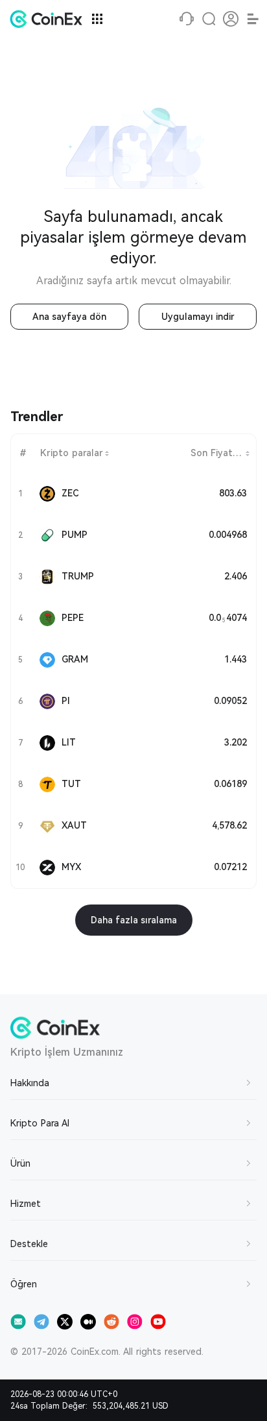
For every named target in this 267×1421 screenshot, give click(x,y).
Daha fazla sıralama (134, 920)
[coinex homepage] (49, 19)
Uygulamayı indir (198, 316)
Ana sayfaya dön (69, 316)
